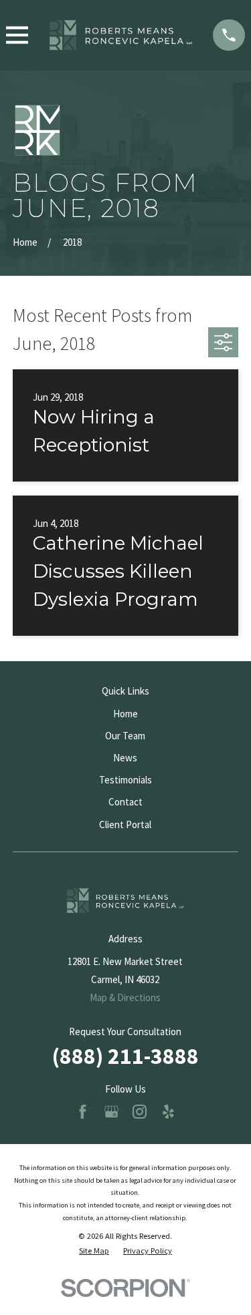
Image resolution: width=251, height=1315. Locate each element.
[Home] (120, 35)
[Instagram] (140, 1112)
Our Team (125, 735)
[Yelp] (168, 1112)
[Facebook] (83, 1112)
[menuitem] (94, 1251)
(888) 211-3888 (125, 1056)
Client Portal (125, 824)
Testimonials (125, 779)
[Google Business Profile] (111, 1112)
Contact (125, 801)
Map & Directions (125, 997)
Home (125, 713)
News (125, 757)
